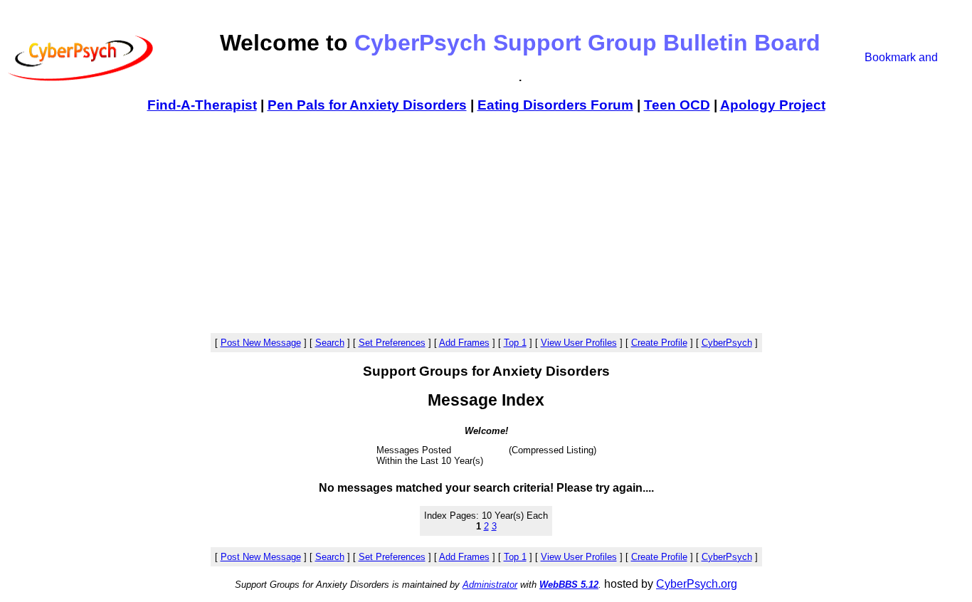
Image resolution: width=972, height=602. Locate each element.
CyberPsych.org (696, 584)
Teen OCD (677, 104)
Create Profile (659, 342)
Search (329, 342)
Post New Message (261, 342)
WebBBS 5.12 (568, 584)
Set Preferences (392, 342)
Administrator (490, 584)
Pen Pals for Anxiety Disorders (367, 104)
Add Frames (464, 342)
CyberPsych (727, 342)
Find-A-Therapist (202, 104)
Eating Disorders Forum (555, 104)
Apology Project (772, 104)
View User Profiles (579, 342)
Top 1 (515, 342)
